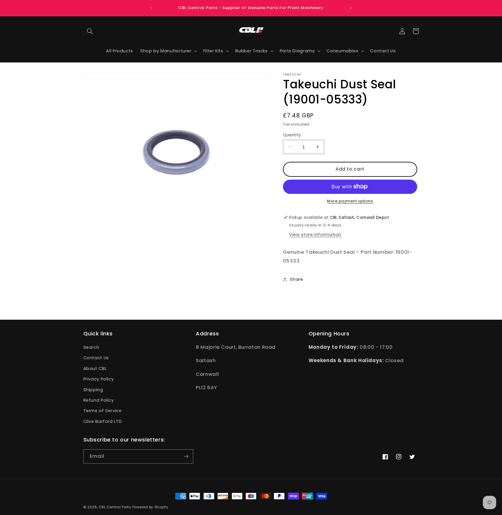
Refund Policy (98, 400)
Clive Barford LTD (102, 421)
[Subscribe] (186, 456)
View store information (315, 234)
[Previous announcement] (151, 7)
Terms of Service (102, 411)
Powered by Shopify (150, 507)
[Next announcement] (350, 7)
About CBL (95, 368)
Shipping (93, 390)
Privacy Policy (98, 379)
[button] (90, 31)
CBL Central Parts (115, 507)
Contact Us (96, 358)
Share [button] (296, 279)
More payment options (350, 201)
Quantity (292, 134)
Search (91, 348)
